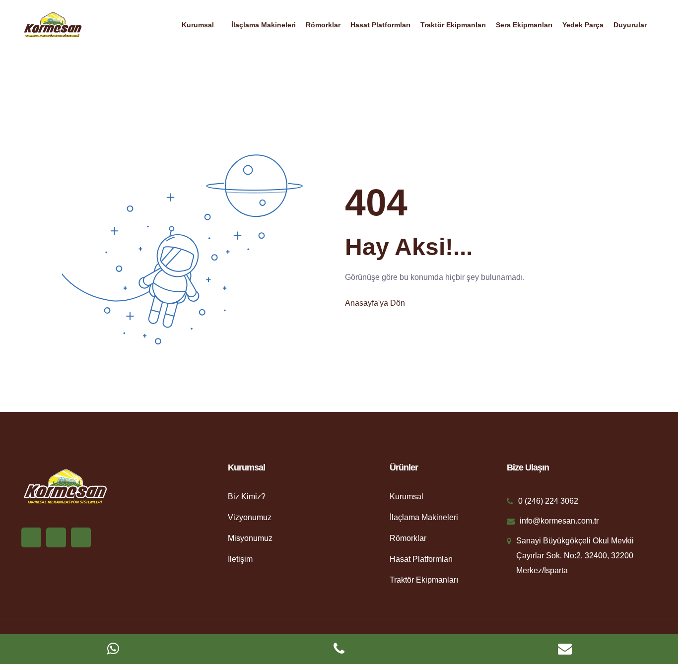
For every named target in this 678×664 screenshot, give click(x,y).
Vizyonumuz (249, 517)
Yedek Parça (583, 25)
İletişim (240, 559)
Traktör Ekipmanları (453, 25)
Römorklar (323, 25)
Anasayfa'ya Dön (375, 303)
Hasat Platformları (380, 25)
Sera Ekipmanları (524, 25)
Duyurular (630, 25)
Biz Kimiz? (247, 496)
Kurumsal (198, 25)
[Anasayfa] (52, 24)
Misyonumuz (250, 538)
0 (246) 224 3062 (548, 501)
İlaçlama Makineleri (263, 25)
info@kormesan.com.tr (559, 521)
